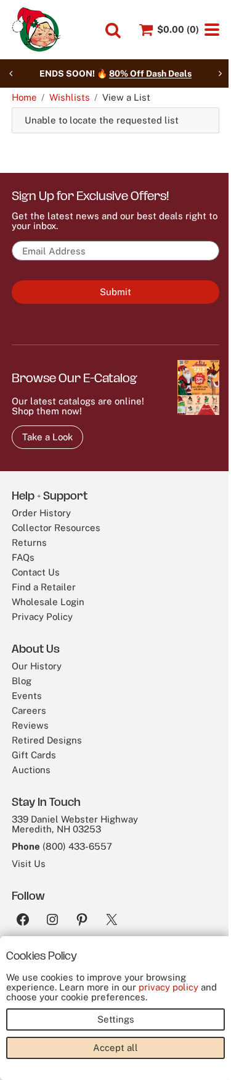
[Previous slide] (11, 73)
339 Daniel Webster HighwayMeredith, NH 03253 (75, 824)
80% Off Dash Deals (150, 73)
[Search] (113, 30)
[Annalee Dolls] (36, 29)
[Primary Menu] (212, 29)
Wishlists (69, 98)
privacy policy (168, 987)
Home (24, 98)
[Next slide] (220, 73)
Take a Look (47, 437)
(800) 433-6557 (77, 846)
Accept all (115, 1047)
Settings (115, 1019)
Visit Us (29, 863)
